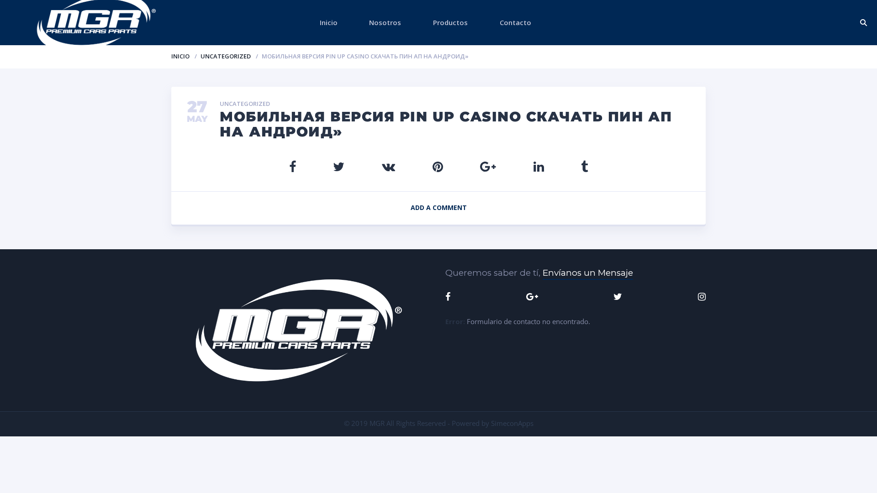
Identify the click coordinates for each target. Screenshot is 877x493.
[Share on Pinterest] (438, 166)
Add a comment (439, 207)
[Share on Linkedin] (539, 166)
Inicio (329, 22)
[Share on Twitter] (338, 166)
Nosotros (385, 22)
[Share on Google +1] (488, 166)
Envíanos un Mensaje (588, 272)
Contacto (515, 22)
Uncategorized (226, 56)
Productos (450, 22)
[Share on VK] (388, 166)
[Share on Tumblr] (584, 166)
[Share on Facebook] (292, 166)
